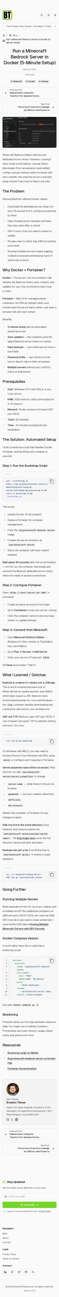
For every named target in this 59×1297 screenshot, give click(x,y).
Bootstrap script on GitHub (23, 1052)
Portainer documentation (22, 1068)
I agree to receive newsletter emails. (29, 1211)
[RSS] (33, 1272)
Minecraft (17, 81)
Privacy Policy (45, 1211)
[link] (29, 41)
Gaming (44, 81)
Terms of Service (11, 1258)
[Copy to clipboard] (52, 481)
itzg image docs (26, 838)
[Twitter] (12, 1119)
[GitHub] (7, 1119)
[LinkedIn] (16, 1119)
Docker (31, 81)
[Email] (26, 1272)
